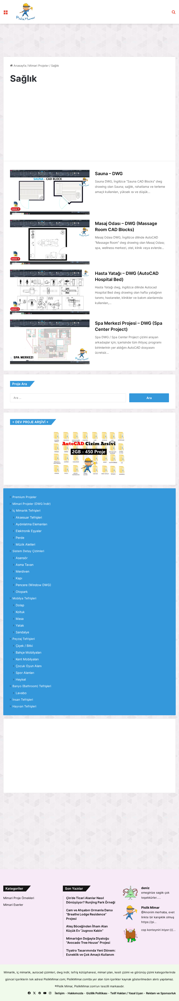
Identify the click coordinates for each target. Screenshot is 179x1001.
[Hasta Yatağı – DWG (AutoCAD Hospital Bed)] (50, 292)
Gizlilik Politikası (96, 993)
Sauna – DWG (109, 173)
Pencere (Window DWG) (33, 585)
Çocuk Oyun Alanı (28, 666)
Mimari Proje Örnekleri (18, 898)
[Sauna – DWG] (50, 192)
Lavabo (21, 693)
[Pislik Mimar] (25, 12)
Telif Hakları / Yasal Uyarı (126, 993)
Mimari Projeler (38, 65)
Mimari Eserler (13, 904)
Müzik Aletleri (25, 544)
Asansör (22, 558)
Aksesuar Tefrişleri (29, 517)
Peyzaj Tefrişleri (23, 639)
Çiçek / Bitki (24, 646)
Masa (20, 619)
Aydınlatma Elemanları (31, 524)
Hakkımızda (75, 993)
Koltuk (20, 612)
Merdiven (22, 571)
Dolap (20, 605)
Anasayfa (19, 65)
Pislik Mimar (150, 907)
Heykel (21, 679)
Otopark (22, 591)
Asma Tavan (24, 564)
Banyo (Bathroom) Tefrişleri (31, 686)
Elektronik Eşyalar (28, 531)
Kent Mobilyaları (27, 659)
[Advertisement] (82, 38)
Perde (20, 537)
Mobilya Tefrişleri (24, 598)
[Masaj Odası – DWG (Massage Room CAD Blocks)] (50, 242)
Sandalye (22, 632)
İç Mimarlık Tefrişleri (26, 510)
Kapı (19, 578)
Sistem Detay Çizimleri (28, 551)
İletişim (60, 993)
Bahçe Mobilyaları (28, 652)
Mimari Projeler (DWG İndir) (31, 504)
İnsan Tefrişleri (22, 699)
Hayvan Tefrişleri (24, 706)
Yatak (20, 625)
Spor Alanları (25, 673)
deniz (145, 888)
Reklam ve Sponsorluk (161, 993)
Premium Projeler (24, 497)
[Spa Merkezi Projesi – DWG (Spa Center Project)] (50, 342)
